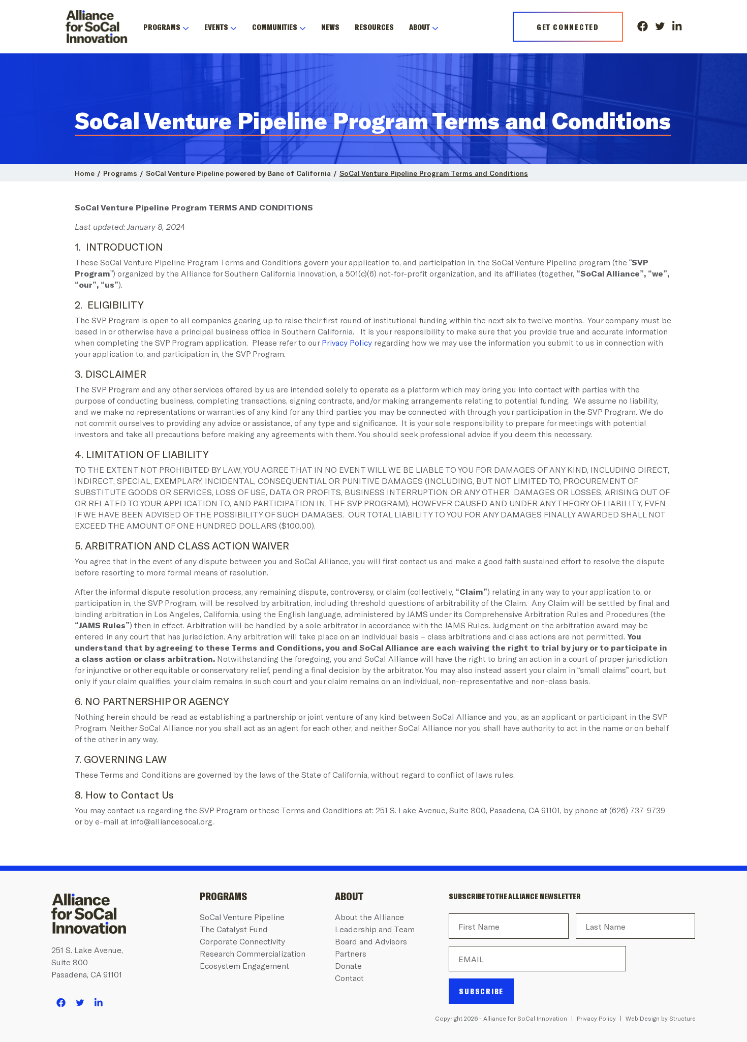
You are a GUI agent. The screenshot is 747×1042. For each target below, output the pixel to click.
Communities (274, 27)
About (419, 27)
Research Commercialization (252, 953)
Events (216, 27)
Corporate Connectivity (242, 941)
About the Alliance (369, 917)
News (330, 27)
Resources (374, 27)
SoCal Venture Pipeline (242, 917)
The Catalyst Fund (234, 929)
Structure (682, 1018)
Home (85, 173)
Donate (348, 965)
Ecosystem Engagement (244, 965)
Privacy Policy (347, 342)
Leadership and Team (375, 929)
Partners (350, 953)
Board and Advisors (371, 941)
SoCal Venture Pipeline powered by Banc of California (238, 173)
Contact (349, 978)
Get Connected (568, 27)
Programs (161, 27)
